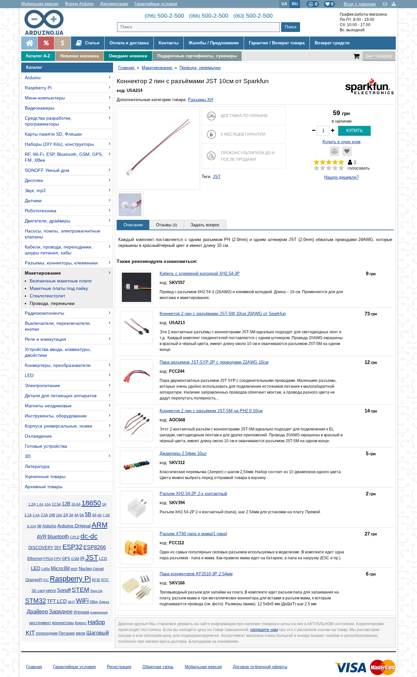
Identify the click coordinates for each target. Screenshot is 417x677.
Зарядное (61, 611)
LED (29, 375)
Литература (37, 466)
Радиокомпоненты (44, 313)
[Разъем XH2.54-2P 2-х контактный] (136, 507)
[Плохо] (322, 168)
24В (52, 515)
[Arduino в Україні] (49, 22)
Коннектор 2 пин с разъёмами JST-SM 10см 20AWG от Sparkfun (223, 313)
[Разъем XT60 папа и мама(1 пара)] (136, 547)
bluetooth (58, 536)
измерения (99, 612)
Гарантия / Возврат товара (277, 42)
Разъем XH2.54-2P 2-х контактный (193, 493)
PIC (46, 580)
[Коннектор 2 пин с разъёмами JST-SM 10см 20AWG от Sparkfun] (136, 327)
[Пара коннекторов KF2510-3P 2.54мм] (136, 587)
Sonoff (64, 590)
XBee (94, 602)
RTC (105, 580)
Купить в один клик (342, 141)
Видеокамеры (39, 108)
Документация (114, 3)
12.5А (56, 504)
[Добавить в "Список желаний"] (347, 151)
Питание (67, 633)
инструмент (40, 623)
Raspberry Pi (38, 87)
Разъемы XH (200, 99)
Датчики (33, 200)
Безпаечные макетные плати (61, 280)
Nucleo (85, 568)
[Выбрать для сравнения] (334, 151)
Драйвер (37, 611)
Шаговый (97, 633)
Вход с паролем (360, 4)
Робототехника (40, 210)
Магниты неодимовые (48, 405)
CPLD (74, 537)
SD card (38, 591)
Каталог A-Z (38, 55)
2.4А (36, 515)
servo (51, 590)
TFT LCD (57, 601)
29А (59, 515)
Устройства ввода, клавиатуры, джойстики (58, 352)
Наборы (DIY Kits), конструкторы (59, 144)
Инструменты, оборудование (56, 415)
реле (80, 633)
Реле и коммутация (45, 339)
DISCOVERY (40, 548)
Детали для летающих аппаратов (60, 395)
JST (91, 557)
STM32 (35, 600)
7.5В (106, 515)
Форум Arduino (79, 3)
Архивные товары (44, 486)
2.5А (44, 515)
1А (104, 504)
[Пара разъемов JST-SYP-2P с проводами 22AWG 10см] (136, 376)
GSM (75, 559)
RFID (96, 580)
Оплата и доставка (129, 42)
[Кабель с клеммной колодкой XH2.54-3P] (136, 287)
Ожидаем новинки (128, 55)
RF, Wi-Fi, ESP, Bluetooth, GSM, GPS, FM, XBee (64, 157)
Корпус (81, 623)
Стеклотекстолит (47, 295)
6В (99, 515)
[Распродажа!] (45, 43)
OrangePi (33, 580)
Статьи (91, 42)
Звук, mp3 (35, 190)
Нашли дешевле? (341, 177)
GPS (66, 558)
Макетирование (43, 273)
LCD (103, 558)
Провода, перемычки (52, 303)
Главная (34, 666)
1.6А (40, 504)
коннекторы (63, 623)
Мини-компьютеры (45, 97)
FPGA (48, 559)
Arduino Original (74, 525)
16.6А (75, 504)
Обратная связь (158, 666)
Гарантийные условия (156, 3)
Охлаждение (38, 436)
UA (284, 4)
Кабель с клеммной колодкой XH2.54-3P (200, 273)
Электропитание (42, 385)
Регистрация (119, 666)
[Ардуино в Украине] (29, 43)
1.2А (32, 504)
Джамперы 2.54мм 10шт (183, 453)
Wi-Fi (71, 602)
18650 (91, 503)
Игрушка (81, 612)
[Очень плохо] (316, 168)
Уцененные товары (45, 476)
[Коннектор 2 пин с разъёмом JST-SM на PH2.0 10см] (136, 424)
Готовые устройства (46, 446)
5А (81, 515)
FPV (57, 559)
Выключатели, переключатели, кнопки (58, 326)
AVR (42, 536)
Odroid (98, 569)
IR (82, 558)
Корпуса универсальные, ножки (58, 426)
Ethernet (34, 558)
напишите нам (264, 629)
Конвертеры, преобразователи (58, 365)
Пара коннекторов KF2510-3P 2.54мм (196, 573)
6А (94, 515)
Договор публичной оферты (260, 666)
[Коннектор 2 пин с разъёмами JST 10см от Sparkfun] (158, 148)
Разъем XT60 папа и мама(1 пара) (193, 533)
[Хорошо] (335, 168)
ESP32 (72, 546)
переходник (47, 633)
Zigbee (104, 602)
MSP (74, 569)
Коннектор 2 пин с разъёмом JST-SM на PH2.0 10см (211, 410)
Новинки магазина (79, 55)
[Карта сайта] (394, 4)
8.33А (31, 526)
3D (28, 456)
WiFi (82, 600)
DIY (58, 548)
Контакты (169, 42)
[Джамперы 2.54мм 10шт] (136, 467)
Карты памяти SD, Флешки (53, 134)
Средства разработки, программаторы (48, 121)
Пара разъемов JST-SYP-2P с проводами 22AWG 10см (214, 362)
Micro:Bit (60, 568)
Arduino (33, 77)
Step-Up (96, 591)
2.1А (28, 515)
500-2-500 (164, 15)
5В (88, 514)
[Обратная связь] (385, 4)
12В (66, 503)
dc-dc (89, 536)
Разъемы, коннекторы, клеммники (61, 262)
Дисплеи (34, 180)
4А (76, 515)
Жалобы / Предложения (214, 42)
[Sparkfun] (369, 85)
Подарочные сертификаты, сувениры (197, 55)
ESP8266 (94, 547)
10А (48, 504)
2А (65, 515)
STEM (80, 589)
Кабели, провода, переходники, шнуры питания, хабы (59, 249)
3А (71, 515)
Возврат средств (332, 42)
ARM (100, 525)
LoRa (45, 569)
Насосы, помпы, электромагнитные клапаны (62, 233)
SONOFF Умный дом (47, 170)
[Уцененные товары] (62, 43)
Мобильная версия (39, 3)
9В (39, 526)
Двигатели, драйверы (47, 220)
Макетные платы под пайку (59, 288)
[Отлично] (341, 168)
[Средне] (329, 168)
